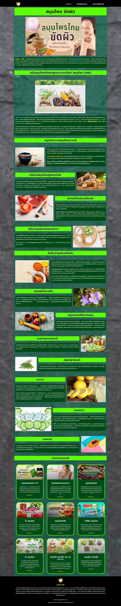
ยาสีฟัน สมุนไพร (91, 520)
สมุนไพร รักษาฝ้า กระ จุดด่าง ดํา (60, 558)
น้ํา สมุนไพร (29, 520)
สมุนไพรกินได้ (91, 483)
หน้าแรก (68, 4)
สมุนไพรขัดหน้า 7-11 (30, 483)
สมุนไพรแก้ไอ (60, 520)
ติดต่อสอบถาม (82, 4)
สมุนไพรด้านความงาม (60, 483)
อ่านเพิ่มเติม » (30, 495)
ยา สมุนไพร (29, 557)
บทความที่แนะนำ (98, 4)
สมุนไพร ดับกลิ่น (91, 557)
